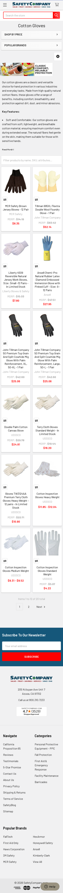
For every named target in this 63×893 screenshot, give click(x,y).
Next (39, 606)
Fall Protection (43, 754)
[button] (58, 56)
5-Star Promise (12, 767)
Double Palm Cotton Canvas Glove (15, 428)
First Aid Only (10, 842)
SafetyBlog (9, 805)
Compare (5, 199)
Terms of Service (13, 798)
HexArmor (39, 836)
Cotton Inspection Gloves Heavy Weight (47, 495)
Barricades (41, 782)
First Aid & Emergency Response (41, 765)
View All (37, 861)
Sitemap (8, 811)
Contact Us (9, 773)
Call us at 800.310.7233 (31, 700)
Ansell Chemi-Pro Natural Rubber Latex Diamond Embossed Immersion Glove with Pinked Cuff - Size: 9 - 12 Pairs (47, 281)
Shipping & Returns (14, 792)
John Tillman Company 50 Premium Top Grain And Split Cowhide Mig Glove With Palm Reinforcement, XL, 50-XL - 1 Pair (16, 358)
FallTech (8, 836)
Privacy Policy (11, 786)
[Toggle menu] (5, 5)
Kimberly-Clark (41, 855)
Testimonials (10, 761)
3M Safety (9, 855)
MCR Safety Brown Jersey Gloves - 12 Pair (16, 207)
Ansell (36, 849)
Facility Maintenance (46, 775)
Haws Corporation (13, 849)
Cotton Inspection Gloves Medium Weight (16, 569)
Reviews (8, 754)
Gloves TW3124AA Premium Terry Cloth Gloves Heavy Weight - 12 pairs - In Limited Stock (16, 500)
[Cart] (57, 5)
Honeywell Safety (43, 842)
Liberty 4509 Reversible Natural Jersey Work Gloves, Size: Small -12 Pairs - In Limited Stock (15, 279)
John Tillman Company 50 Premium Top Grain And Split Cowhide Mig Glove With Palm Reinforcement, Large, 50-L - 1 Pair (47, 358)
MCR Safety (9, 861)
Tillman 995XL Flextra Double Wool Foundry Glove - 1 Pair (47, 209)
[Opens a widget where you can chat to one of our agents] (49, 887)
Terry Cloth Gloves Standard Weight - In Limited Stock (47, 430)
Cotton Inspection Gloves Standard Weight (47, 571)
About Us (8, 779)
